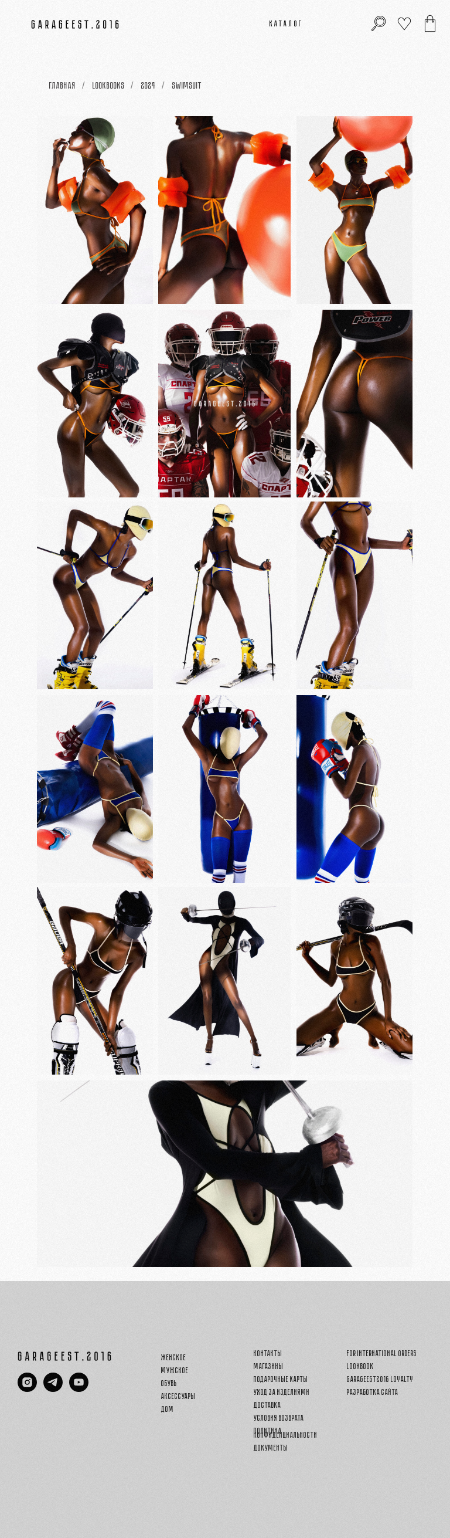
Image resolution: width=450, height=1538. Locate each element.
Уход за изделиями (282, 1392)
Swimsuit (187, 85)
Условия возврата (279, 1418)
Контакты (268, 1353)
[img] (430, 23)
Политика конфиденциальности (286, 1433)
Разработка (363, 1392)
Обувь (169, 1383)
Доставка (267, 1405)
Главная (62, 85)
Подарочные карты (281, 1379)
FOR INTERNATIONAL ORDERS (382, 1353)
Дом (167, 1409)
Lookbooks (109, 85)
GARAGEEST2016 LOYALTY (380, 1379)
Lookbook (360, 1366)
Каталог (287, 24)
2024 (148, 85)
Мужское (175, 1370)
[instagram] (27, 1389)
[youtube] (78, 1389)
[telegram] (53, 1389)
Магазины (269, 1366)
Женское (173, 1358)
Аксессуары (178, 1396)
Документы (271, 1448)
